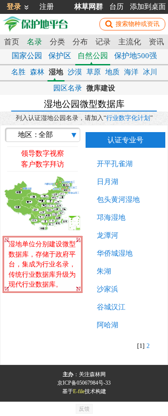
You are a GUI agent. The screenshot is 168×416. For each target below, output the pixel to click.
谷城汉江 (111, 307)
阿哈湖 (107, 325)
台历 (116, 6)
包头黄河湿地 (118, 199)
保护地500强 (135, 55)
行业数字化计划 (128, 118)
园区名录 (67, 88)
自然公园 (93, 55)
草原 (93, 72)
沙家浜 (107, 289)
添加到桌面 (148, 6)
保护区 (59, 55)
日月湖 (107, 181)
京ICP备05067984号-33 (84, 383)
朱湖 (104, 271)
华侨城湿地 (115, 253)
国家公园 (27, 55)
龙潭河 (107, 235)
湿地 (56, 72)
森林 (37, 72)
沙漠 (75, 72)
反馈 (84, 409)
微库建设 (100, 88)
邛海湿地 (111, 217)
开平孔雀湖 (115, 163)
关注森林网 (92, 374)
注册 (46, 6)
